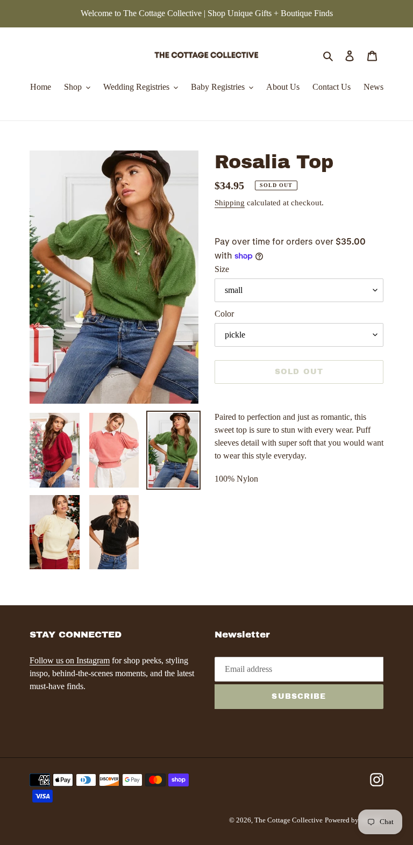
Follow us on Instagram (70, 660)
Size (222, 269)
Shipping (230, 202)
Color (224, 313)
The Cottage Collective (288, 820)
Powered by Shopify (354, 820)
